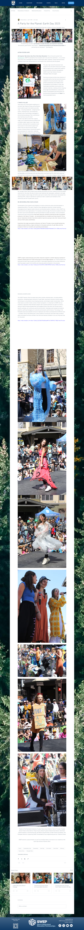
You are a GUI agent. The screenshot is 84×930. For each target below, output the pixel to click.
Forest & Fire (47, 11)
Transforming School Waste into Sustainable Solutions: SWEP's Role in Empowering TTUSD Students (41, 886)
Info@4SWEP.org (69, 920)
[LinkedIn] (71, 926)
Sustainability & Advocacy (23, 854)
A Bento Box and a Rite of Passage (19, 886)
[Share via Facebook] (18, 858)
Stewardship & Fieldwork (23, 11)
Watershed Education (36, 11)
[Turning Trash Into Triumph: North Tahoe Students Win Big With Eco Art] (63, 878)
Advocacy (62, 848)
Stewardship (35, 848)
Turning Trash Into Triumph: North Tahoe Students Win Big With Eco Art (62, 886)
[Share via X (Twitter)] (21, 858)
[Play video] (42, 241)
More (63, 11)
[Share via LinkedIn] (24, 858)
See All (71, 870)
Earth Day (42, 848)
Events (20, 848)
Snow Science (55, 11)
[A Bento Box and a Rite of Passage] (20, 878)
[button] (48, 3)
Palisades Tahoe (30, 851)
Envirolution (48, 848)
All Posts (13, 11)
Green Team (55, 848)
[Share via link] (28, 858)
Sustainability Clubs (27, 848)
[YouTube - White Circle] (67, 926)
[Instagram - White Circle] (63, 926)
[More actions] (65, 20)
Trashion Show (21, 851)
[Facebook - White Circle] (59, 926)
